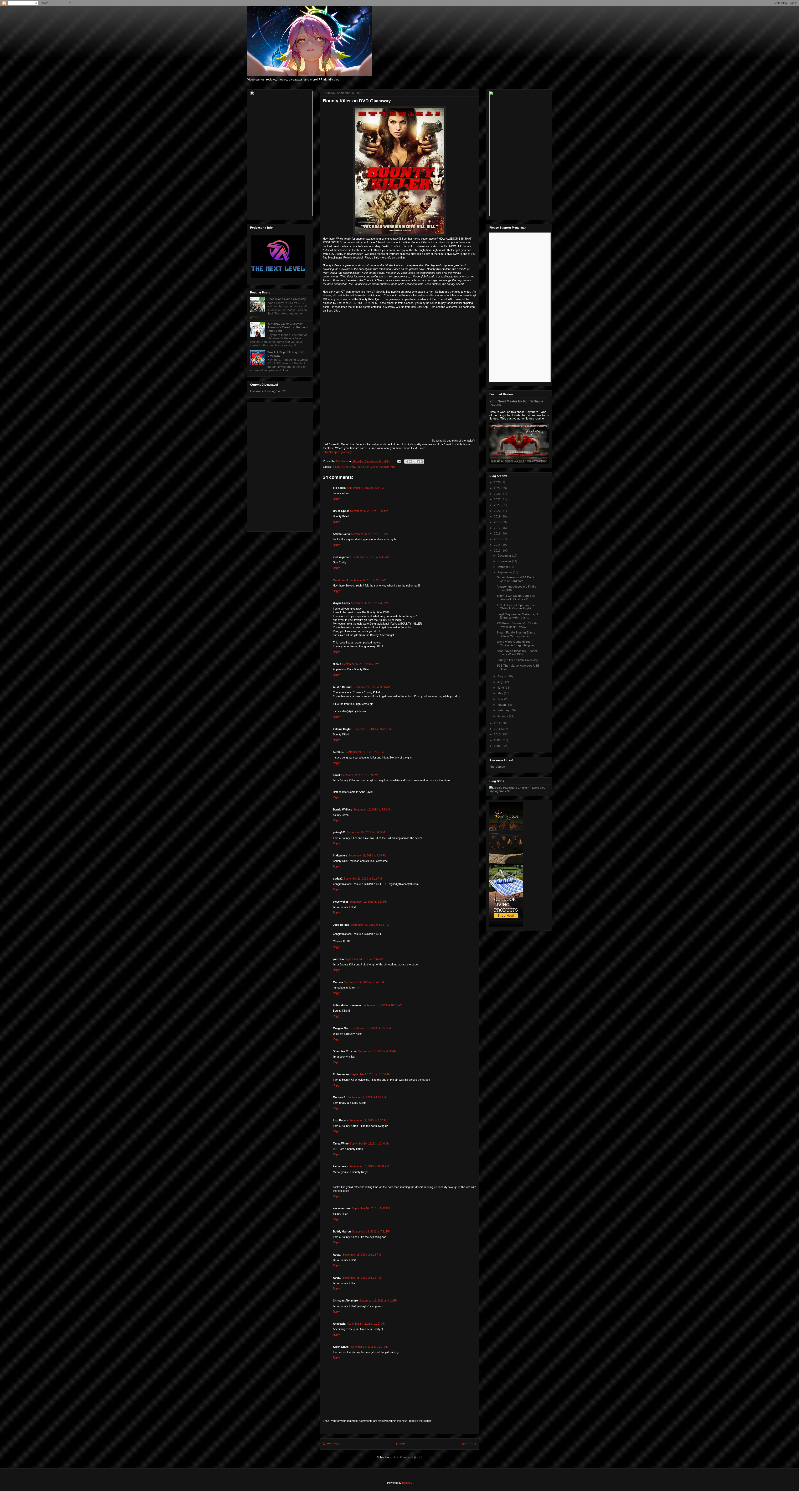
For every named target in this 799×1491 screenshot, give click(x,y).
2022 (497, 499)
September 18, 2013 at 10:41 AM (369, 1166)
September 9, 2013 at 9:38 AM (372, 687)
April (501, 699)
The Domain (497, 766)
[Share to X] (414, 461)
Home (400, 1444)
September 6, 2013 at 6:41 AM (370, 557)
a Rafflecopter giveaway (337, 452)
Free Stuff (363, 466)
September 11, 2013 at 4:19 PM (368, 855)
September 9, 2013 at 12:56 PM (364, 752)
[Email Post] (399, 461)
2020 (497, 510)
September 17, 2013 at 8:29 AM (377, 1051)
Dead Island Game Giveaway (286, 299)
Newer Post (331, 1444)
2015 (497, 539)
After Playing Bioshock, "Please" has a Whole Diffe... (518, 652)
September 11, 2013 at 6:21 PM (363, 878)
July (501, 682)
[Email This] (406, 461)
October (503, 566)
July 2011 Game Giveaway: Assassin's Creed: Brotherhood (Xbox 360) (287, 327)
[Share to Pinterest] (422, 461)
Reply (336, 498)
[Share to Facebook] (418, 461)
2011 (497, 728)
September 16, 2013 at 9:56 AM (371, 1028)
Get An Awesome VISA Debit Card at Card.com (515, 579)
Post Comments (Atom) (408, 1457)
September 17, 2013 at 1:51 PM (366, 1097)
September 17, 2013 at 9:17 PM (368, 1120)
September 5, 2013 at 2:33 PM (365, 487)
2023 (497, 493)
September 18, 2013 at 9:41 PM (378, 1300)
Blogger (406, 1482)
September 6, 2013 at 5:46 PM (369, 603)
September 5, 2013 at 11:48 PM (369, 510)
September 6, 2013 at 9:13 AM (367, 580)
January (503, 716)
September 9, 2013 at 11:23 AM (372, 729)
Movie (374, 466)
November (505, 561)
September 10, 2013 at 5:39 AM (372, 809)
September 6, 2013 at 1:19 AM (369, 534)
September (505, 572)
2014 (497, 544)
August (502, 676)
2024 (497, 488)
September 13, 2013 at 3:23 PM (369, 924)
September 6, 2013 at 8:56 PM (360, 664)
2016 (497, 533)
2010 (497, 734)
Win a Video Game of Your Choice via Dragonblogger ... (517, 643)
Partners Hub (387, 466)
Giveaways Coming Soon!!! (268, 391)
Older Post (468, 1444)
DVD (352, 466)
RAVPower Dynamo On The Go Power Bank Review (517, 625)
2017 (497, 528)
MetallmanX (340, 580)
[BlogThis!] (410, 461)
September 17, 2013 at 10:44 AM (371, 1074)
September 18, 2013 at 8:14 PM (361, 1277)
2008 (497, 745)
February (504, 710)
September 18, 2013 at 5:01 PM (371, 1208)
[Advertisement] (280, 465)
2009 (497, 740)
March (502, 704)
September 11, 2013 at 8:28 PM (368, 901)
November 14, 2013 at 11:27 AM (366, 1323)
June (501, 687)
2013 (497, 550)
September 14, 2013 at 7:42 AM (364, 959)
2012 (497, 723)
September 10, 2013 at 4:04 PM (366, 832)
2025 (497, 482)
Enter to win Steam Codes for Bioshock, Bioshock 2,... (516, 597)
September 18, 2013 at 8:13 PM (361, 1254)
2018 (497, 522)
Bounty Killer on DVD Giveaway (517, 660)
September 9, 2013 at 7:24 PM (359, 775)
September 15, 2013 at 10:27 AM (382, 1005)
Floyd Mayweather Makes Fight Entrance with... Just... (517, 615)
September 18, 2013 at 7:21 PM (371, 1231)
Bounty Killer (340, 466)
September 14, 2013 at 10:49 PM (364, 982)
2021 (497, 505)
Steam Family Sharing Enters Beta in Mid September (516, 634)
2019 (497, 516)
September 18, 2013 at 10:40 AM (370, 1143)
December (505, 555)
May (501, 693)
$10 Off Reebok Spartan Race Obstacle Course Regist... (516, 606)
